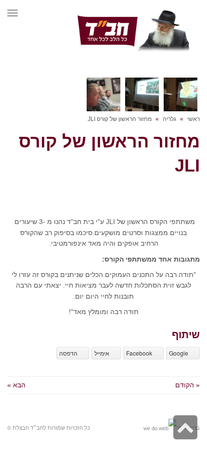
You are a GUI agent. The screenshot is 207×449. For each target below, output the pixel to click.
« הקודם (187, 385)
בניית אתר (188, 428)
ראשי (193, 119)
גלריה (169, 119)
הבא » (16, 385)
